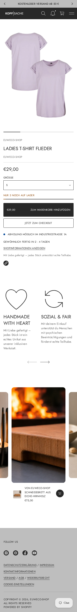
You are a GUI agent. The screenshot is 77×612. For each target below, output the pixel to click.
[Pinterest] (15, 553)
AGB (21, 578)
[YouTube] (34, 553)
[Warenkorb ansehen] (62, 13)
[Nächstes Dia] (45, 362)
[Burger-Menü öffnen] (71, 13)
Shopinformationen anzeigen (24, 248)
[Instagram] (6, 553)
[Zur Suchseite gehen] (43, 13)
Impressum (47, 565)
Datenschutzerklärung (20, 565)
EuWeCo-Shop (12, 140)
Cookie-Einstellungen (19, 584)
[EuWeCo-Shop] (14, 13)
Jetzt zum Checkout (38, 223)
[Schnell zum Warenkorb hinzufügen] (60, 493)
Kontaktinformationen (20, 571)
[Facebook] (25, 553)
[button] (43, 13)
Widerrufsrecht (38, 578)
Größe (8, 178)
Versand (10, 578)
